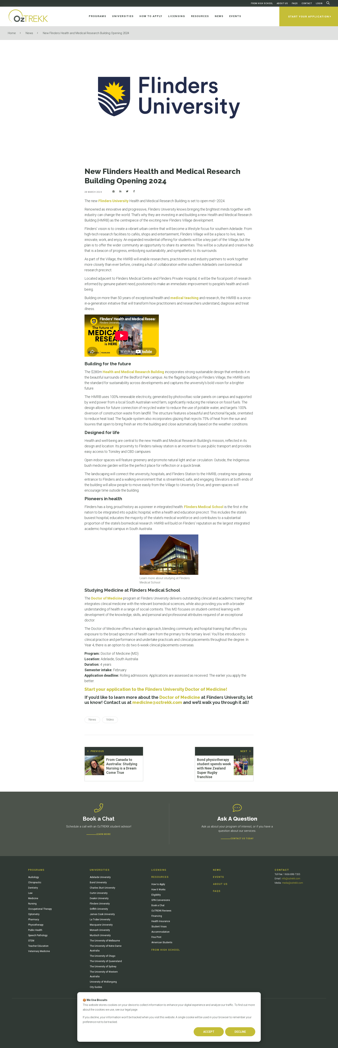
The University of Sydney (103, 966)
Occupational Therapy (40, 909)
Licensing (158, 870)
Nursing (32, 903)
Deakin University (99, 898)
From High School (262, 3)
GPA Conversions (160, 900)
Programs (36, 870)
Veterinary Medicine (39, 951)
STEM (31, 940)
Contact (307, 3)
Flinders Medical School (203, 507)
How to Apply (158, 884)
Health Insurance (160, 921)
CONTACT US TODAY (242, 838)
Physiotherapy (35, 924)
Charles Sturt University (102, 887)
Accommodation (160, 931)
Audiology (33, 877)
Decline (240, 1031)
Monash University (100, 930)
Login (319, 3)
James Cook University (102, 914)
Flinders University (113, 201)
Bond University (98, 882)
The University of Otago (102, 956)
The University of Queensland (106, 961)
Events (218, 877)
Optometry (34, 914)
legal (128, 1009)
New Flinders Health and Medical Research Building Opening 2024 (86, 33)
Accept (208, 1031)
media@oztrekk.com (292, 883)
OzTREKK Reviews (161, 910)
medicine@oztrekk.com (157, 702)
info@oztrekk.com (291, 878)
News (29, 33)
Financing (156, 916)
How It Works (158, 889)
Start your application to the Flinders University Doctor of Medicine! (155, 689)
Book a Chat (158, 905)
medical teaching (184, 298)
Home (12, 33)
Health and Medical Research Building (133, 372)
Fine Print (156, 937)
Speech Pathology (38, 935)
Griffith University (99, 909)
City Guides (96, 987)
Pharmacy (33, 919)
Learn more (103, 834)
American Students (161, 942)
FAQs (295, 3)
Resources (160, 877)
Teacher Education (38, 946)
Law (30, 893)
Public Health (35, 930)
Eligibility (156, 894)
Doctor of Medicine (106, 598)
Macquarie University (101, 924)
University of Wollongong (103, 981)
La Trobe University (100, 919)
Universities (100, 870)
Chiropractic (34, 882)
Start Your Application (308, 16)
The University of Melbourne (105, 940)
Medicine (33, 898)
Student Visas (159, 926)
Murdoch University (100, 935)
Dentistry (33, 887)
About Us (282, 3)
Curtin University (99, 893)
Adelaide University (100, 877)
